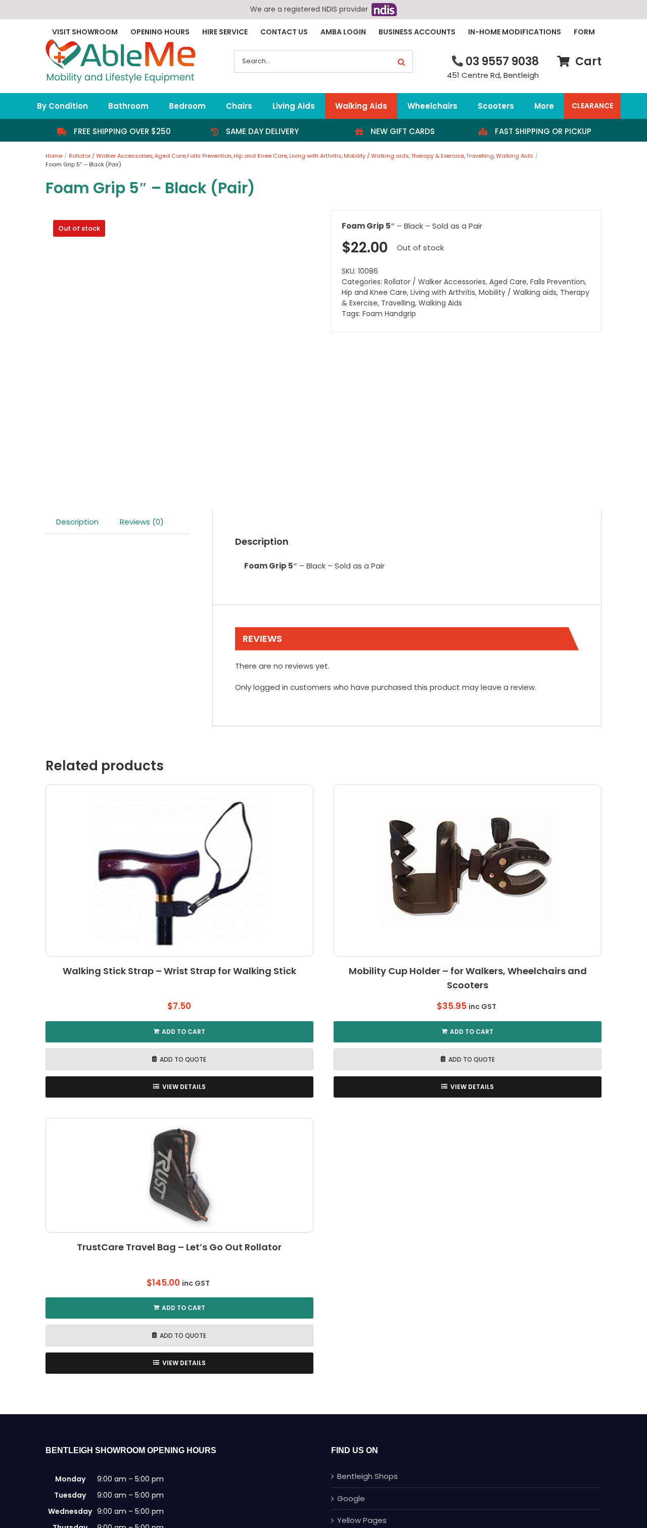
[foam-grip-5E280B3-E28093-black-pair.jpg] (180, 345)
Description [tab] (77, 521)
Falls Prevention (557, 282)
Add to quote (183, 1059)
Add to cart (183, 1031)
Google (351, 1498)
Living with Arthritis (442, 292)
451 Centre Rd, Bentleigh (493, 75)
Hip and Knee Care (374, 292)
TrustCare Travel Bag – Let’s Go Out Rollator (179, 1247)
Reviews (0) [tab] (142, 521)
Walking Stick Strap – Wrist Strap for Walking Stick (179, 971)
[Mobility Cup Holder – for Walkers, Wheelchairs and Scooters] (468, 870)
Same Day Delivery (262, 131)
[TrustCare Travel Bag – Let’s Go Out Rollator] (179, 1175)
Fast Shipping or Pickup (543, 131)
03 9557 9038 (502, 61)
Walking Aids (440, 303)
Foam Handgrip (389, 314)
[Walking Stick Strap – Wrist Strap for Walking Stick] (179, 870)
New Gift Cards (403, 131)
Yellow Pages (362, 1520)
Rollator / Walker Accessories (435, 282)
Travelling (398, 303)
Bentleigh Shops (367, 1476)
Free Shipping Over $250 (122, 131)
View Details (184, 1086)
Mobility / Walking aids (518, 292)
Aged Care (508, 282)
